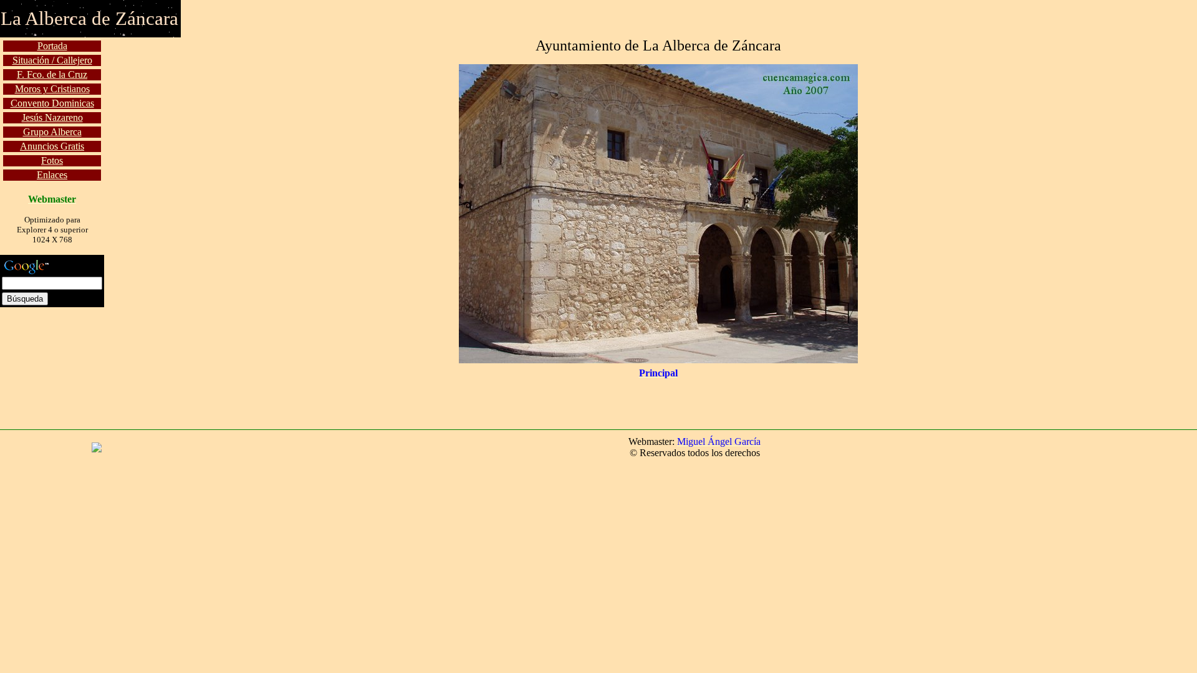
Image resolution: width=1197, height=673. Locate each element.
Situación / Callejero (52, 60)
